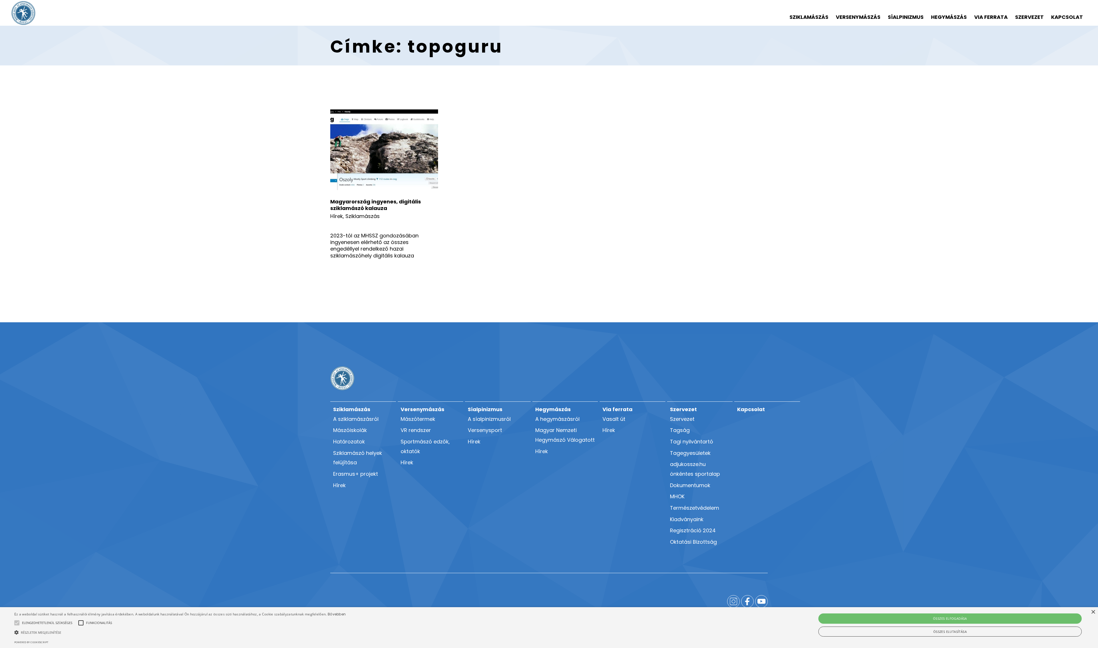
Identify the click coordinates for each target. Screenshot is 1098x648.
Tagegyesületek (690, 453)
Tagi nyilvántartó (691, 441)
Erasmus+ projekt (355, 473)
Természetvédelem (694, 507)
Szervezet (1029, 17)
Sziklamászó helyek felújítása (357, 457)
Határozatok (349, 441)
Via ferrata (991, 17)
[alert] (549, 627)
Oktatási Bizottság (693, 541)
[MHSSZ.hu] (23, 13)
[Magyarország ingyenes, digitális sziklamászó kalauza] (384, 149)
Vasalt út (613, 419)
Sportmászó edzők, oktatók (425, 446)
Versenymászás (858, 17)
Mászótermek (418, 419)
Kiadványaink (686, 519)
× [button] (1093, 612)
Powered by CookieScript (31, 642)
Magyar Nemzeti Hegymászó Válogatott (565, 435)
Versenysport (485, 430)
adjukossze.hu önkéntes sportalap (695, 469)
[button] (47, 623)
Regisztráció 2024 (693, 530)
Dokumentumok (690, 485)
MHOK (677, 496)
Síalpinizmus (906, 17)
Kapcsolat (1067, 17)
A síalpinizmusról (489, 419)
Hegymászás (949, 17)
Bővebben (337, 614)
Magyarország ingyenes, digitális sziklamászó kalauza (375, 205)
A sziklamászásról (356, 419)
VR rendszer (416, 430)
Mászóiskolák (350, 430)
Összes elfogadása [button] (950, 618)
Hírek (336, 216)
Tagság (680, 430)
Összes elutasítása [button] (950, 631)
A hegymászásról (557, 419)
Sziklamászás (808, 17)
